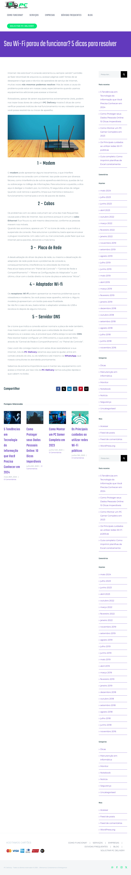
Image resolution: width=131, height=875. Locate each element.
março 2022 (106, 223)
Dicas (103, 365)
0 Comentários (10, 479)
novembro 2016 (108, 347)
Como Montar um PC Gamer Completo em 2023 (57, 414)
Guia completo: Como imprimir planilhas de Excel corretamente (111, 160)
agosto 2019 (106, 256)
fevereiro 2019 (107, 295)
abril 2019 (105, 282)
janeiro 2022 (106, 236)
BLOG (116, 846)
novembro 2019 (108, 243)
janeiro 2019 (106, 302)
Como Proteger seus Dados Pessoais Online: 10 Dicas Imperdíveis (34, 414)
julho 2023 (105, 197)
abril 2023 (105, 210)
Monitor (104, 382)
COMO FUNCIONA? (77, 843)
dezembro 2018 (108, 308)
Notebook (105, 389)
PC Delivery (30, 352)
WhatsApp (70, 356)
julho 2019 (105, 262)
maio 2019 (105, 275)
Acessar (104, 426)
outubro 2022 (107, 217)
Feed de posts (107, 433)
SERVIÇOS (98, 843)
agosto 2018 (106, 328)
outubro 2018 (107, 315)
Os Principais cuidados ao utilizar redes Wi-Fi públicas (79, 414)
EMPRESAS (113, 843)
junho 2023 (106, 203)
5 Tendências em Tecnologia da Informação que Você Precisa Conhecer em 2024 (11, 414)
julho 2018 (105, 334)
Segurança (105, 402)
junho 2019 (105, 269)
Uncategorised (108, 408)
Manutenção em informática (108, 374)
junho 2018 (105, 341)
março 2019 (106, 289)
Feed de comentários (111, 439)
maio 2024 (105, 190)
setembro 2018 (108, 321)
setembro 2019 (108, 249)
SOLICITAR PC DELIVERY (113, 850)
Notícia (103, 395)
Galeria (12, 421)
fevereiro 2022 (107, 230)
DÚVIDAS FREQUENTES (96, 846)
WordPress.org (107, 446)
